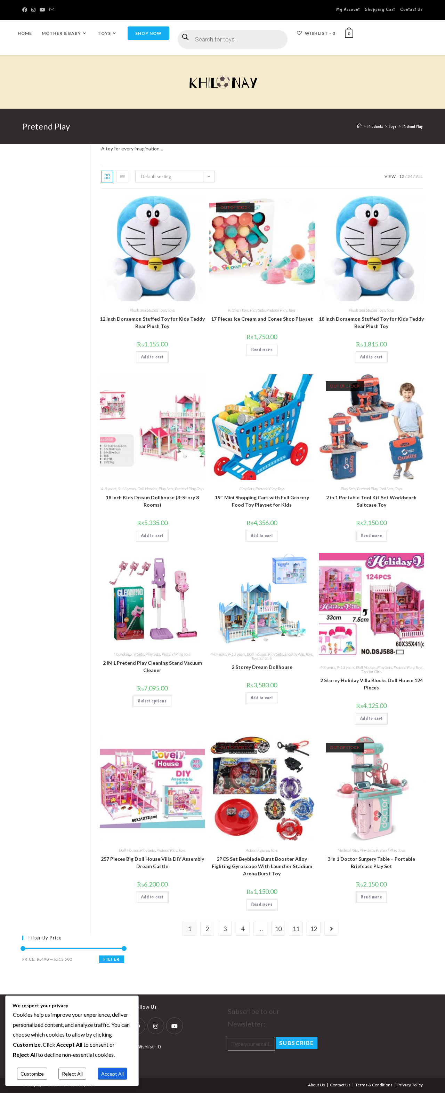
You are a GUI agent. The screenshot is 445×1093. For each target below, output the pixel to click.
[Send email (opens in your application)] (51, 9)
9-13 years (127, 488)
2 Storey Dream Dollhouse (262, 667)
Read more (262, 349)
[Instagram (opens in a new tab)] (33, 9)
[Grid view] (107, 176)
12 (401, 176)
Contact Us (411, 9)
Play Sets (257, 310)
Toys (171, 310)
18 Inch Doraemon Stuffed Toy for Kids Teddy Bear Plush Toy (371, 322)
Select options (152, 701)
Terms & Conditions (374, 1084)
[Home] (359, 126)
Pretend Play (276, 310)
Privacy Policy (410, 1084)
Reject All (72, 1074)
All (419, 176)
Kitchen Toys (238, 310)
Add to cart (152, 357)
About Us (316, 1084)
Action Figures (257, 850)
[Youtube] (174, 1025)
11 (295, 928)
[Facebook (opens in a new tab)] (25, 9)
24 (409, 176)
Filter (111, 959)
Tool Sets (386, 488)
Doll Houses (147, 488)
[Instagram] (155, 1025)
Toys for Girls (262, 658)
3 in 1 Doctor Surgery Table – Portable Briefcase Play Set (371, 862)
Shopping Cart (380, 9)
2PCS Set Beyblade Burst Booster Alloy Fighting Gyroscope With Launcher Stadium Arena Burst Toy (262, 866)
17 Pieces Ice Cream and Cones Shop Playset (262, 319)
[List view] (122, 176)
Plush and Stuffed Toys (148, 310)
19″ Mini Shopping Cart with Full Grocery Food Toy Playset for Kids (262, 501)
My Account (348, 9)
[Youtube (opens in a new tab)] (42, 9)
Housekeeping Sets (129, 654)
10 (278, 928)
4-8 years (108, 488)
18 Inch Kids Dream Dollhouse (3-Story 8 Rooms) (152, 501)
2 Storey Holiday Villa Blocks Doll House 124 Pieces (371, 683)
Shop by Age (294, 654)
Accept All (112, 1074)
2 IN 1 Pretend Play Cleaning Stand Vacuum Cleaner (152, 666)
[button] (182, 203)
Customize (32, 1074)
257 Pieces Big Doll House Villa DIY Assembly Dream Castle (152, 862)
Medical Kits (348, 850)
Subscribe (296, 1042)
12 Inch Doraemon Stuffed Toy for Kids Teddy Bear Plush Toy (152, 322)
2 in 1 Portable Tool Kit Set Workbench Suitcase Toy (371, 501)
